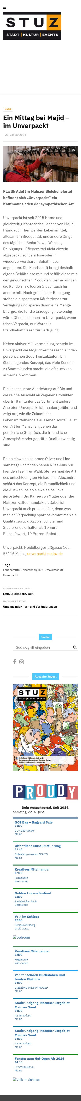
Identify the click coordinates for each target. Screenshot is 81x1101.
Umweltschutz (54, 570)
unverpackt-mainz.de (45, 553)
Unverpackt (10, 575)
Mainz (8, 109)
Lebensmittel (12, 570)
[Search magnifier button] (75, 647)
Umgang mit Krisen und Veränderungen (30, 606)
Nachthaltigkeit (33, 570)
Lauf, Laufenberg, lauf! (18, 594)
